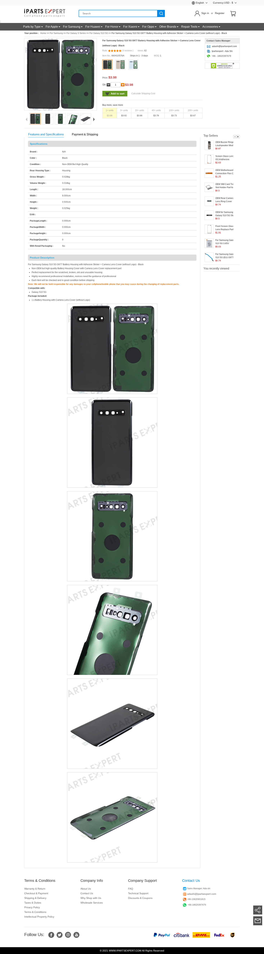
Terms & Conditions (35, 912)
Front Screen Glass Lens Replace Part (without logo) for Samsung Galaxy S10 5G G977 (226, 228)
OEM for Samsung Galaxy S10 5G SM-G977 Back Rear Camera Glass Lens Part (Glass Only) (225, 214)
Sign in (205, 13)
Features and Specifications (46, 134)
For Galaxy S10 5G (98, 33)
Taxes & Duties (32, 902)
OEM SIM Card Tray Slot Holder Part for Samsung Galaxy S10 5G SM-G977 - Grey (226, 186)
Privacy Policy (32, 907)
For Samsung (56, 33)
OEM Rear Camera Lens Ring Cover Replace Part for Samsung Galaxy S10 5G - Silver (226, 200)
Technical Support (138, 893)
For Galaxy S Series (76, 33)
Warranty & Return (34, 888)
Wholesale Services (91, 902)
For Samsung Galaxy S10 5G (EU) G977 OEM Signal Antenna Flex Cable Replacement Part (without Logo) (225, 256)
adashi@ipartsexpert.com (224, 46)
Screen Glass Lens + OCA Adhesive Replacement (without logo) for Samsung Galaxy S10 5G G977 (226, 158)
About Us (85, 888)
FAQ (130, 888)
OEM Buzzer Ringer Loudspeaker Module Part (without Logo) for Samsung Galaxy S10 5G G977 (226, 144)
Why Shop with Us (90, 898)
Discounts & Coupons (140, 898)
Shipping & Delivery (35, 898)
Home (43, 33)
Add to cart (117, 93)
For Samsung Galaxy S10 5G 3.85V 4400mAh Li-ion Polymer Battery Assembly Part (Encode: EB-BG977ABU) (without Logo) (227, 242)
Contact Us (86, 893)
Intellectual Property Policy (39, 916)
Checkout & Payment (36, 893)
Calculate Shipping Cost (143, 93)
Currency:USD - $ (223, 2)
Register (219, 13)
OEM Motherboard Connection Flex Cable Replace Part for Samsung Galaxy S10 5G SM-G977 (226, 172)
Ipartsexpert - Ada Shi (222, 51)
